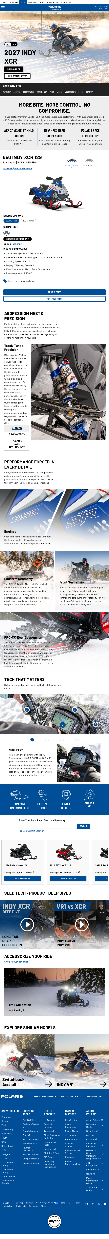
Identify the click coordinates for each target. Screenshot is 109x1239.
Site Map (19, 1202)
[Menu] (3, 7)
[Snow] (54, 7)
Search (83, 826)
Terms (63, 1202)
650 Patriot (11, 220)
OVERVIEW (7, 92)
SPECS (80, 92)
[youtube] (105, 1204)
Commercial (52, 2)
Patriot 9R (28, 220)
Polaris (4, 2)
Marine (41, 2)
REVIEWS (89, 92)
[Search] (96, 7)
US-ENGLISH (94, 1096)
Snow (23, 2)
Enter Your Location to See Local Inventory (42, 820)
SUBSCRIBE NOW (43, 1096)
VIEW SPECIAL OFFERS (17, 76)
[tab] (71, 163)
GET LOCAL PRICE (54, 298)
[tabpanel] (54, 228)
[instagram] (93, 1204)
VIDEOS (59, 92)
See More (17, 244)
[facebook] (86, 1204)
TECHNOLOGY (42, 92)
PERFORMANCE (28, 92)
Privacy (29, 1202)
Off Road (14, 2)
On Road (32, 2)
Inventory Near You (22, 878)
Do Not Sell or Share (37, 1206)
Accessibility (74, 1202)
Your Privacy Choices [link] (44, 1202)
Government (66, 2)
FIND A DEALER (69, 1096)
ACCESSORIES (70, 92)
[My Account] (100, 7)
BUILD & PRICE (13, 69)
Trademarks (21, 1206)
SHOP (52, 92)
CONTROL (16, 92)
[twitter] (99, 1204)
